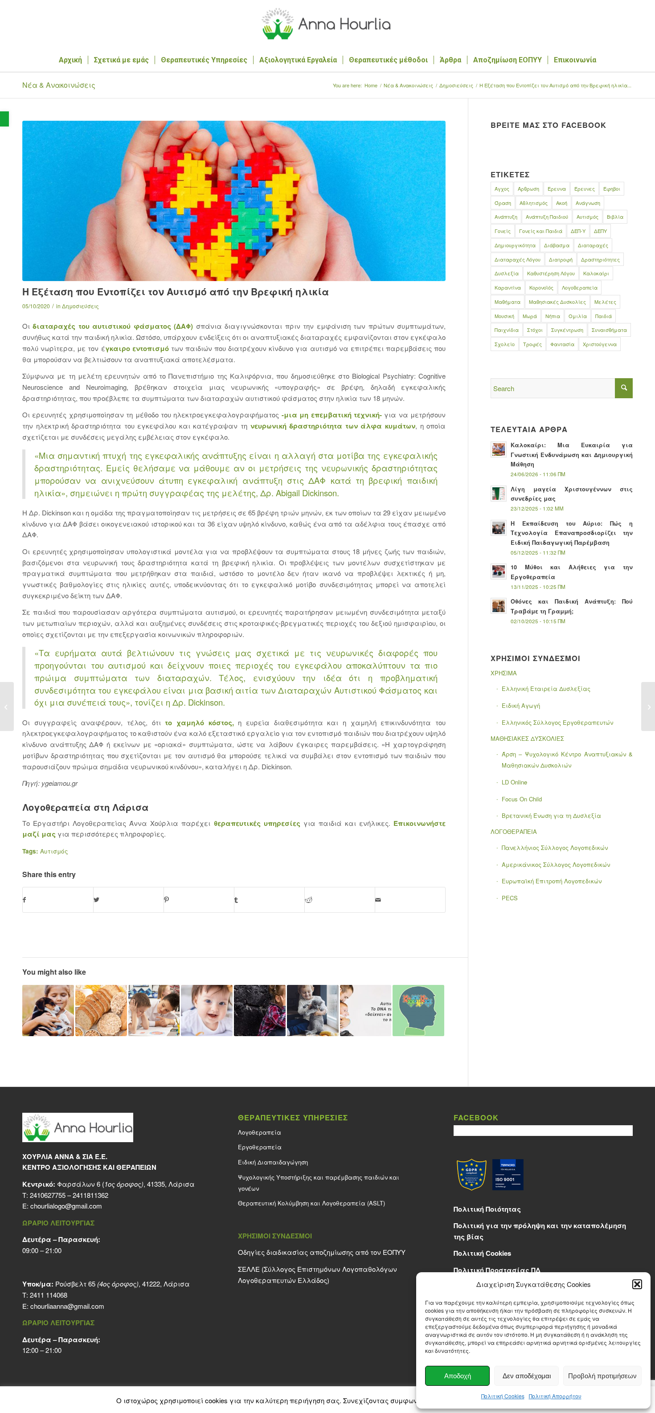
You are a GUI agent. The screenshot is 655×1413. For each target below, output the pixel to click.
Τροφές (532, 343)
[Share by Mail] (410, 899)
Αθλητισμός (534, 202)
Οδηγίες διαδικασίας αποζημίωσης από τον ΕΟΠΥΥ (321, 1252)
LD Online (514, 782)
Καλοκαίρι (596, 273)
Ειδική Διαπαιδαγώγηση (273, 1162)
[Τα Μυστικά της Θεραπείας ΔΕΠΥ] (648, 706)
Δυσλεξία (507, 273)
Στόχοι (535, 329)
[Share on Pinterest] (199, 899)
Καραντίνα (508, 287)
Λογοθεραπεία (580, 287)
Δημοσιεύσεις (80, 306)
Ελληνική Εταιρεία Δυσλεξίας (546, 688)
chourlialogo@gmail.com (66, 1205)
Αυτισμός (54, 851)
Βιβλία (615, 216)
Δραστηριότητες (600, 259)
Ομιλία (578, 315)
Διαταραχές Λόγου (517, 259)
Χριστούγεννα (600, 343)
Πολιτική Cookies (502, 1396)
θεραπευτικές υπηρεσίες (257, 823)
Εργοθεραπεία (260, 1147)
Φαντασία (562, 343)
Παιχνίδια (507, 329)
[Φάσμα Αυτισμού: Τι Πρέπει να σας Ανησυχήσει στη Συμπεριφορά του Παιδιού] (260, 1011)
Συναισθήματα (609, 329)
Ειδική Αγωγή (521, 705)
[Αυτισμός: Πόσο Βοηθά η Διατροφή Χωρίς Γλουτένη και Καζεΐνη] (101, 1011)
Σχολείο (505, 343)
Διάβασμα (556, 245)
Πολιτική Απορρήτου (555, 1396)
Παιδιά (603, 315)
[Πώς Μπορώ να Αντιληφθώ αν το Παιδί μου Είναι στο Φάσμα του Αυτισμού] (418, 1011)
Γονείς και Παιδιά (540, 230)
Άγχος (502, 188)
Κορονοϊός (541, 287)
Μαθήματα (507, 301)
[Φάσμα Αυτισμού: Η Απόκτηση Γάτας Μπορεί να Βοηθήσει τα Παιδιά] (313, 1011)
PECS (510, 898)
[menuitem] (70, 60)
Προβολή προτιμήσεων (602, 1376)
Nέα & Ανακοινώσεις (58, 85)
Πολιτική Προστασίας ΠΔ (497, 1270)
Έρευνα (557, 188)
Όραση (503, 202)
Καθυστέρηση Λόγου (551, 273)
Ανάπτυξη (506, 216)
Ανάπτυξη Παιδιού (547, 216)
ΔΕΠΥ (600, 230)
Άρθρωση (528, 188)
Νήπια (552, 315)
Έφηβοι (611, 188)
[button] (4, 119)
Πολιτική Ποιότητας (487, 1209)
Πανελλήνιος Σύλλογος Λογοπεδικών (555, 847)
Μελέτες (605, 301)
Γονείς (503, 230)
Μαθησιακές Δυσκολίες (557, 301)
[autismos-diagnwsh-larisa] (234, 201)
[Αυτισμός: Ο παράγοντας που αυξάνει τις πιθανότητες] (207, 1011)
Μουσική (504, 315)
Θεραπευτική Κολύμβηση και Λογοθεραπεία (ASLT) (311, 1203)
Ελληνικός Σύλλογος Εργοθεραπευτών (557, 722)
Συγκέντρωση (567, 329)
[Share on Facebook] (58, 899)
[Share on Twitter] (129, 899)
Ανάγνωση (588, 202)
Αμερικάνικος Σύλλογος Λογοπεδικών (556, 864)
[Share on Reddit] (340, 899)
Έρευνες (584, 188)
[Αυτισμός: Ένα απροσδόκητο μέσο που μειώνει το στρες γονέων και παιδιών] (48, 1011)
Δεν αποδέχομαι (527, 1376)
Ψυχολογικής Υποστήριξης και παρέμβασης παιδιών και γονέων (318, 1182)
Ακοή (561, 202)
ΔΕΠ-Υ (578, 230)
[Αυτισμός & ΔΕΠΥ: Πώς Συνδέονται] (154, 1011)
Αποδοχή (457, 1376)
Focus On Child (522, 799)
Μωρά (530, 315)
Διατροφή (561, 259)
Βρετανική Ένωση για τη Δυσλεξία (551, 815)
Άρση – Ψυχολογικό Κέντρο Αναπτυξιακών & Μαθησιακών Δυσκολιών (567, 759)
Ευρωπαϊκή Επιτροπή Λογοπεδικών (552, 881)
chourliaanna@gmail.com (67, 1306)
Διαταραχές (593, 245)
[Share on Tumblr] (269, 899)
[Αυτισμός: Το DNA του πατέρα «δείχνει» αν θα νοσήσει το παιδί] (366, 1011)
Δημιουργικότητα (515, 245)
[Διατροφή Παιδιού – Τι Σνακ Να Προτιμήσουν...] (7, 706)
